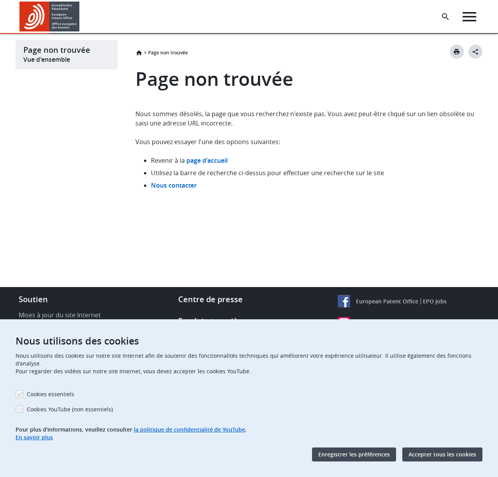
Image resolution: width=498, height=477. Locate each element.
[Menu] (469, 16)
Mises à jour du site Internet (60, 315)
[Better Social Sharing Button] (475, 52)
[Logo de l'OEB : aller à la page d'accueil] (49, 16)
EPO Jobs (435, 301)
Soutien (33, 299)
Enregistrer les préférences (354, 454)
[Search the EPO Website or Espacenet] (445, 17)
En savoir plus (34, 437)
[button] (81, 16)
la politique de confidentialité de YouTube (189, 429)
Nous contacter (174, 185)
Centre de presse (210, 299)
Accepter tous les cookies (442, 454)
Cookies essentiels (50, 394)
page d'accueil (207, 160)
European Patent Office (387, 301)
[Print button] (457, 52)
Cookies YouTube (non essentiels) (70, 409)
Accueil (138, 52)
